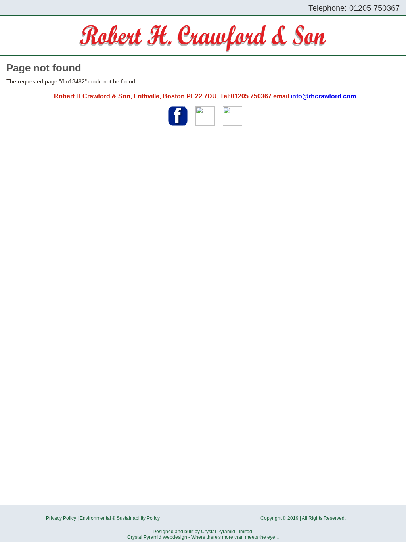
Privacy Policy (61, 518)
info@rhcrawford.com (323, 96)
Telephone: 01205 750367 (354, 8)
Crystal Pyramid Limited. (227, 531)
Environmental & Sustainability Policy (120, 518)
